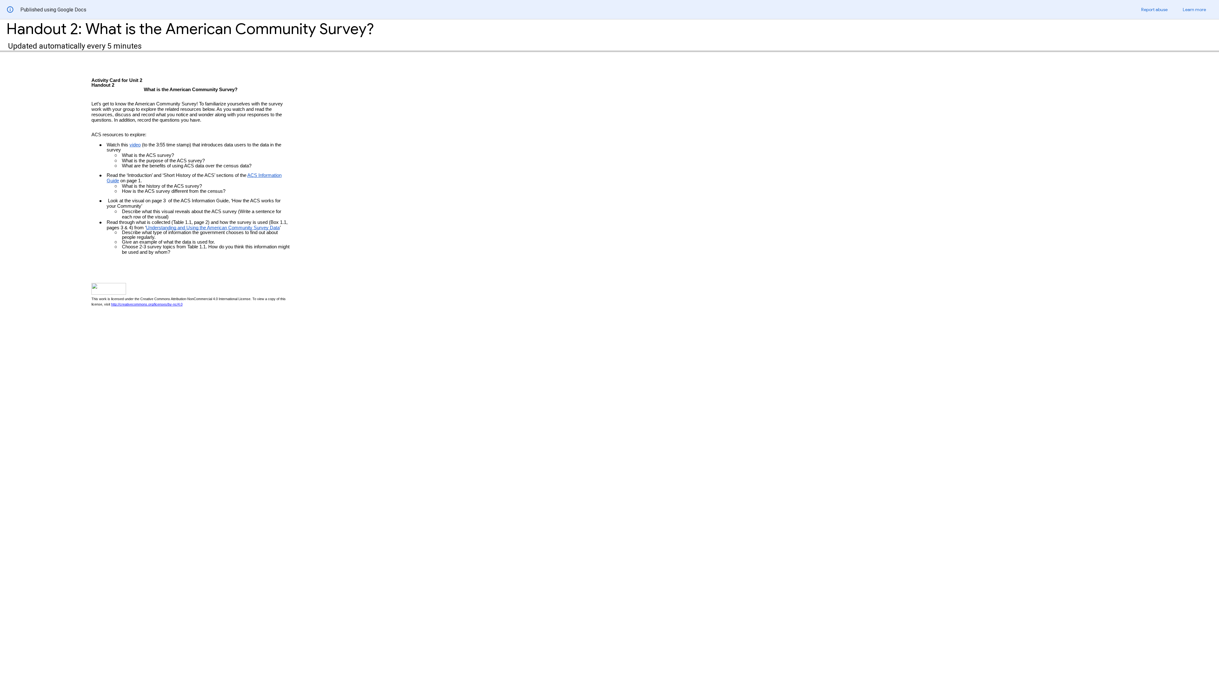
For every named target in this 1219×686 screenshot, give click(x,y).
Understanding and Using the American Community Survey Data (213, 227)
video (135, 144)
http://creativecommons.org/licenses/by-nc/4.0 (147, 304)
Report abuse (1154, 9)
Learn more (1194, 9)
